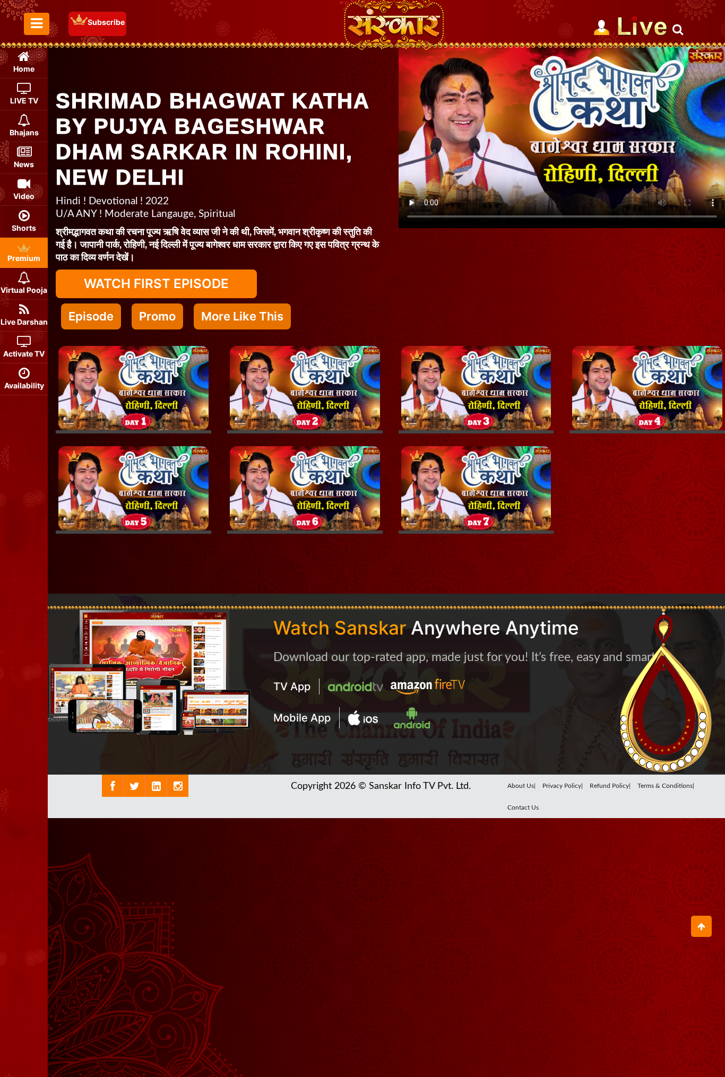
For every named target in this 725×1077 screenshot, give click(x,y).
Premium (23, 258)
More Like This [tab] (242, 316)
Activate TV (24, 353)
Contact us (523, 807)
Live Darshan (24, 321)
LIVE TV (24, 100)
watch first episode (156, 283)
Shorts (24, 227)
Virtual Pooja (24, 289)
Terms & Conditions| (665, 786)
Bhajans (24, 132)
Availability (24, 385)
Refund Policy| (610, 786)
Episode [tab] (91, 316)
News (24, 164)
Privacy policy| (562, 786)
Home (23, 68)
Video (23, 196)
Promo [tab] (157, 316)
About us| (521, 786)
